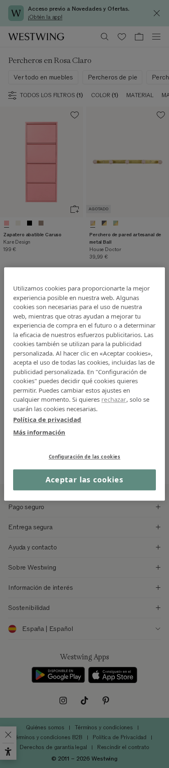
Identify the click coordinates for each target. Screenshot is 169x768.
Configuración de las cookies (85, 457)
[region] (84, 383)
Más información (39, 432)
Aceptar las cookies (84, 479)
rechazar (113, 399)
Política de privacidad (47, 419)
